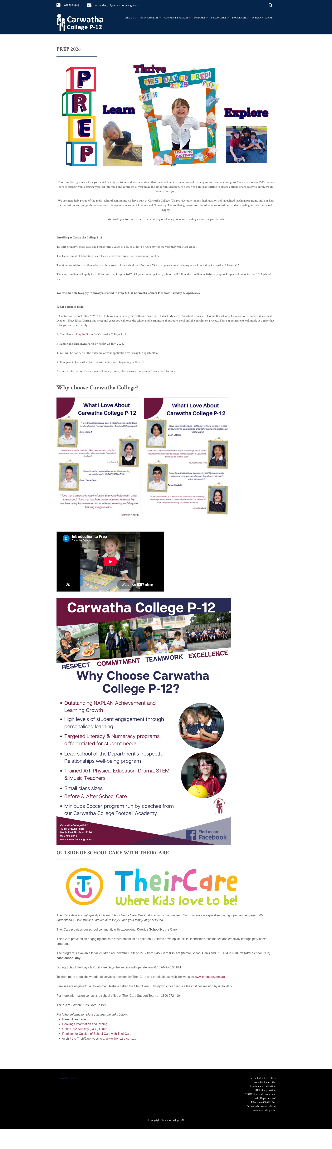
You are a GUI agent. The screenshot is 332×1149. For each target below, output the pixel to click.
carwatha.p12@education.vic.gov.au (116, 5)
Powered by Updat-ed (67, 1078)
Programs (239, 17)
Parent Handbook (74, 1019)
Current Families (176, 17)
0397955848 (71, 5)
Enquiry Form (84, 334)
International (262, 17)
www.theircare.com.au (210, 976)
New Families (149, 17)
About (129, 17)
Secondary (218, 17)
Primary (199, 17)
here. (173, 371)
